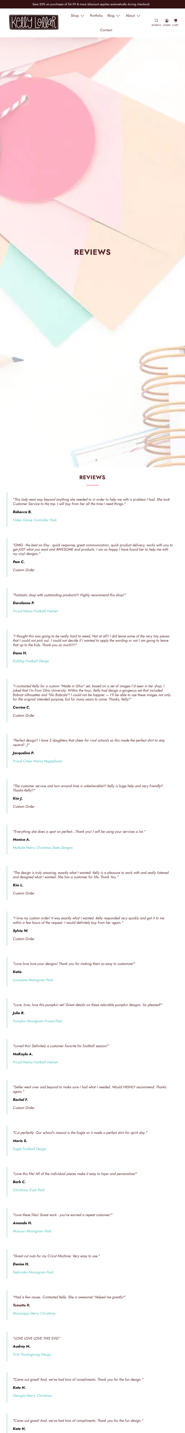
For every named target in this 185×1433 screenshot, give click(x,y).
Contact (106, 30)
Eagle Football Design (29, 1149)
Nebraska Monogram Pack (33, 1272)
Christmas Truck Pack (29, 1190)
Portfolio (96, 15)
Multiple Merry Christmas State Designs (43, 847)
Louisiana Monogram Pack (33, 980)
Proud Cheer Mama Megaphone (37, 761)
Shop (75, 15)
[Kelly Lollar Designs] (34, 23)
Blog (110, 15)
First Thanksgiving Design (32, 1354)
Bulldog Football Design (31, 661)
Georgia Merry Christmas (32, 1395)
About (130, 15)
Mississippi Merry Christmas (34, 1313)
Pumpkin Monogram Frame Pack (37, 1021)
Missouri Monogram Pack (32, 1231)
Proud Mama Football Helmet (35, 611)
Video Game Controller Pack (35, 520)
